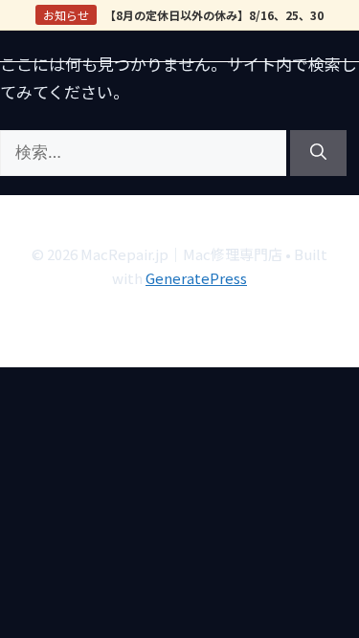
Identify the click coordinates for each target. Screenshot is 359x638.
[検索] (318, 153)
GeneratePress (196, 278)
